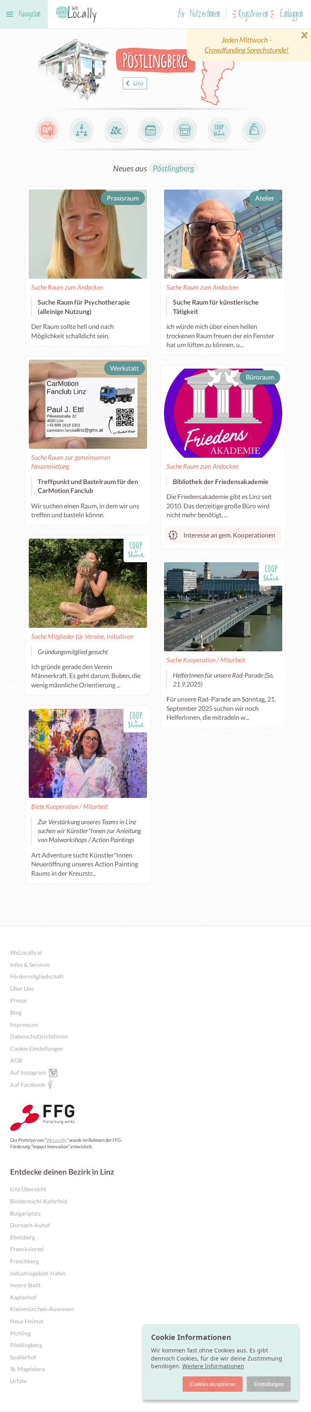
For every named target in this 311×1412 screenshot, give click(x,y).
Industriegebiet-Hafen (38, 1273)
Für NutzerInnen (199, 14)
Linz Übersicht (28, 1189)
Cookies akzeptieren (212, 1383)
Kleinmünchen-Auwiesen (42, 1308)
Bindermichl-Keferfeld (38, 1201)
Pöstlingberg (173, 168)
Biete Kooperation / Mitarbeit (69, 806)
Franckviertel (27, 1249)
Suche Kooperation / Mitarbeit (205, 659)
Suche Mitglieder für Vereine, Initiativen (82, 636)
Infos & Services (30, 964)
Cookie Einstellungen (36, 1048)
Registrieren (253, 14)
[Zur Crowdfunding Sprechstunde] (249, 45)
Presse (18, 1000)
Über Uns (22, 988)
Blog (15, 1012)
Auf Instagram (28, 1072)
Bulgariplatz (25, 1213)
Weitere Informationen (213, 1366)
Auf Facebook (27, 1084)
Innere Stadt (25, 1285)
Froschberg (24, 1261)
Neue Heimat (26, 1321)
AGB (16, 1060)
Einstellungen (268, 1383)
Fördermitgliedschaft (37, 976)
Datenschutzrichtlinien (39, 1036)
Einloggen (291, 14)
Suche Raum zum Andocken (67, 287)
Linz (138, 83)
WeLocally (56, 1140)
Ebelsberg (22, 1237)
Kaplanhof (23, 1297)
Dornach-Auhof (30, 1225)
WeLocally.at (26, 952)
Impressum (24, 1024)
